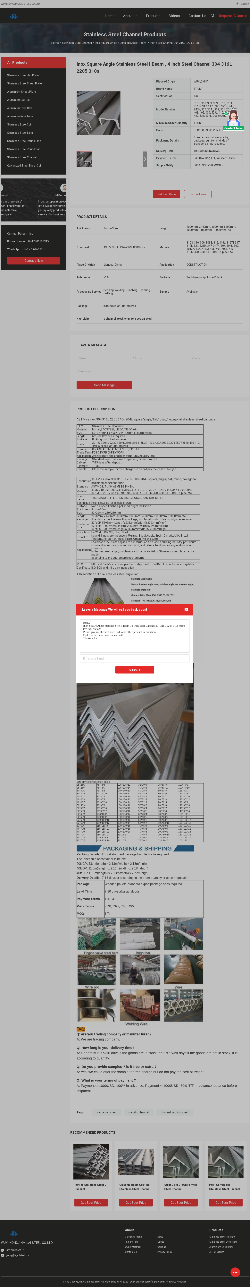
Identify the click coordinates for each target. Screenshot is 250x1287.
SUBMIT (135, 670)
